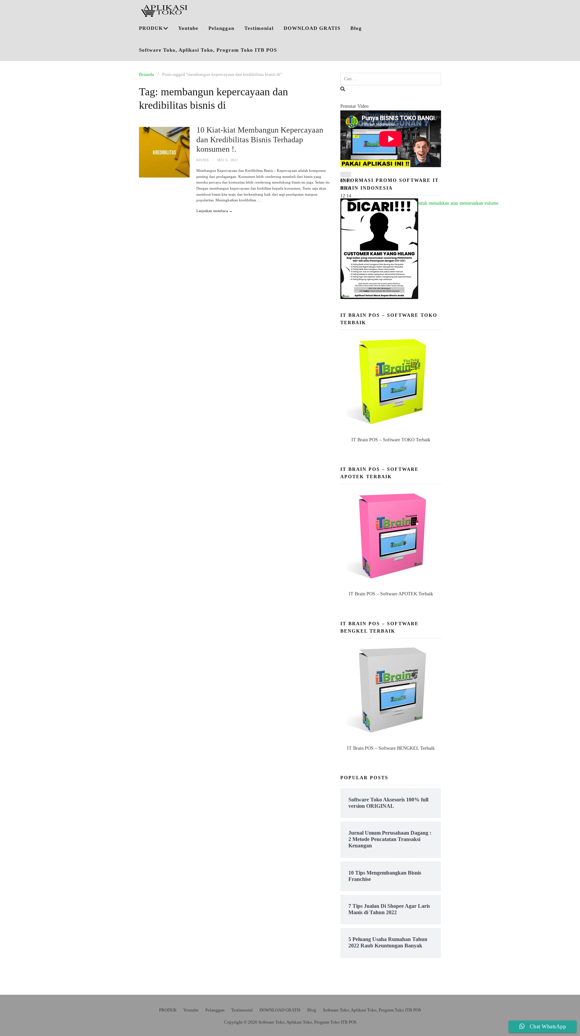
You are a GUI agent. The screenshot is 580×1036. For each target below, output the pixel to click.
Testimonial (259, 28)
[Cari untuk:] (390, 79)
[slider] (425, 203)
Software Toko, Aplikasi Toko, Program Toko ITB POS (208, 50)
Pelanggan (221, 28)
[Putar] (345, 174)
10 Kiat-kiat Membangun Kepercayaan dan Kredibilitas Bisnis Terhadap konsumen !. (259, 140)
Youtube (188, 28)
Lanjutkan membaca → (214, 211)
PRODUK (151, 28)
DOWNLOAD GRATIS (312, 28)
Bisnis (202, 160)
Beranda (146, 74)
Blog (356, 28)
